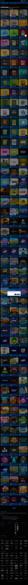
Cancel (18, 294)
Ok (15, 294)
